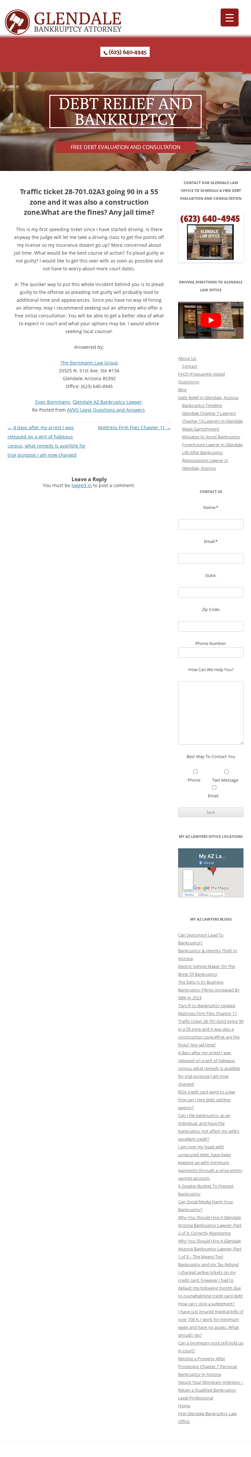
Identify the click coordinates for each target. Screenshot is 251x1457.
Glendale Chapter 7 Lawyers (209, 413)
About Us (187, 358)
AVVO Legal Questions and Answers (106, 410)
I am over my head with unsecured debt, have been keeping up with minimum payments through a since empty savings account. (210, 1162)
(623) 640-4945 (127, 51)
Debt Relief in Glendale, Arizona (208, 397)
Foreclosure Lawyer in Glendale (212, 445)
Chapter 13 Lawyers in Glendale (212, 421)
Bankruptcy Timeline (202, 405)
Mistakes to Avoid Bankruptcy (211, 437)
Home (184, 1406)
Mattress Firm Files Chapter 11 (134, 427)
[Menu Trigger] (230, 17)
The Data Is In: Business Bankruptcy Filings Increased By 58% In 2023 (209, 990)
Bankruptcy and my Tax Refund (208, 1264)
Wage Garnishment (200, 429)
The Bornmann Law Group (89, 363)
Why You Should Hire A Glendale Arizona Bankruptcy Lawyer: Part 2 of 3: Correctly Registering (210, 1225)
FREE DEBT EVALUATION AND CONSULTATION (125, 147)
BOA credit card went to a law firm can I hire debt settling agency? (206, 1099)
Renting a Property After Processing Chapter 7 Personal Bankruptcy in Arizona (207, 1366)
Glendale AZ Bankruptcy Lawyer (107, 402)
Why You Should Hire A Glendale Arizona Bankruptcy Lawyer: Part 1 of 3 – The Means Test (210, 1249)
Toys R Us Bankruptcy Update (206, 1005)
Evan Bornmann (52, 402)
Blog (182, 390)
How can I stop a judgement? (206, 1304)
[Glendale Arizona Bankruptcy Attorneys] (63, 19)
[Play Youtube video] (210, 320)
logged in (82, 485)
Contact (189, 366)
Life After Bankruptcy (202, 452)
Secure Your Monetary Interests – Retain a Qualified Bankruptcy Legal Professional (210, 1390)
